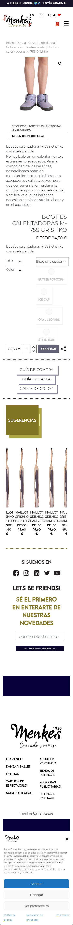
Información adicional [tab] (28, 136)
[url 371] (57, 573)
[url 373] (36, 736)
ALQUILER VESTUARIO (48, 761)
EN (32, 15)
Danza (21, 43)
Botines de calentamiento (25, 47)
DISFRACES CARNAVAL (47, 796)
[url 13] (54, 15)
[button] (67, 839)
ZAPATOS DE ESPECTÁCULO (16, 783)
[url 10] (18, 21)
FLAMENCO (14, 759)
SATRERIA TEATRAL (19, 793)
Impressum (62, 915)
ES (41, 15)
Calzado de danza (41, 43)
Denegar (36, 895)
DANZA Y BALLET (18, 766)
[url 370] (47, 573)
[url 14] (59, 15)
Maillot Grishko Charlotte (7, 517)
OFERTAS (12, 774)
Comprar (48, 349)
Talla (9, 260)
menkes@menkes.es (36, 813)
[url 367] (16, 573)
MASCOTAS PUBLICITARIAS (50, 784)
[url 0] (12, 839)
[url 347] (63, 349)
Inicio (10, 43)
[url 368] (26, 573)
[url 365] (7, 477)
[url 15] (58, 24)
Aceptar (37, 884)
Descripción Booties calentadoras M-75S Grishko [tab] (36, 128)
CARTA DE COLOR (36, 388)
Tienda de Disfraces (47, 773)
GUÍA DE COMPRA (37, 370)
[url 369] (36, 573)
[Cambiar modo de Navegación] (66, 23)
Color (10, 270)
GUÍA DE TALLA (36, 379)
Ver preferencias (36, 906)
